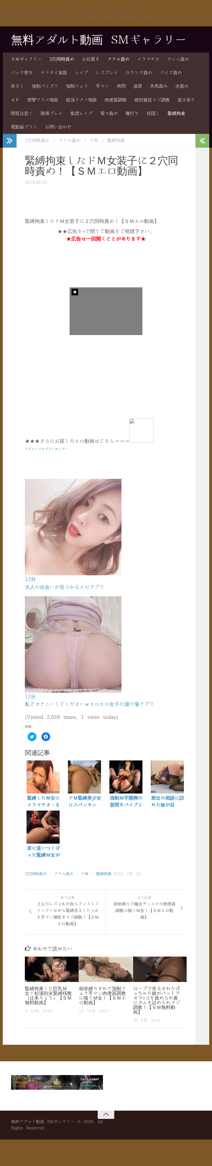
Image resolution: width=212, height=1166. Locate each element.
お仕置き (91, 59)
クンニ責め (178, 59)
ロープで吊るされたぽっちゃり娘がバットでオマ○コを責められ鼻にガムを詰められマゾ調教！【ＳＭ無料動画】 (156, 1000)
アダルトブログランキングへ (46, 449)
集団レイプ (81, 113)
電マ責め (109, 113)
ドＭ (93, 140)
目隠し (153, 113)
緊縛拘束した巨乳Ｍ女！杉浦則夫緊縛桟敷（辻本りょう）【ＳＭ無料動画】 (48, 995)
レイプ (81, 72)
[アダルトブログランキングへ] (141, 441)
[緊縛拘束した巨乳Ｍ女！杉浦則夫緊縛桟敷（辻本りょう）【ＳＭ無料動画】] (52, 969)
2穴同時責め (61, 59)
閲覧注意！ (22, 113)
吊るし (17, 86)
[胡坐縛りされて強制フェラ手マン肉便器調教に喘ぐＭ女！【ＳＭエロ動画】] (106, 969)
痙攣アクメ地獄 (42, 100)
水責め (182, 86)
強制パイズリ (45, 86)
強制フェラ (77, 86)
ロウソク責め (139, 72)
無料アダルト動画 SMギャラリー (98, 40)
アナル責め (118, 59)
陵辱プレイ (52, 113)
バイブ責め (171, 72)
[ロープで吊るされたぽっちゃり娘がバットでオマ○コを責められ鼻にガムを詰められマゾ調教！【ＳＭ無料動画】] (160, 969)
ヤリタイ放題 (54, 72)
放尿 (137, 86)
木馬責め (159, 86)
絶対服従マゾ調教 (152, 100)
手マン (102, 86)
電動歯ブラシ (24, 127)
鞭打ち (132, 113)
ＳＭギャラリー (26, 59)
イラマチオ (148, 59)
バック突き (22, 72)
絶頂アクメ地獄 (81, 100)
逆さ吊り (186, 100)
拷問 (121, 86)
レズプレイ (107, 72)
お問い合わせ (58, 127)
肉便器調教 (116, 100)
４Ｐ (15, 100)
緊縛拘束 (176, 113)
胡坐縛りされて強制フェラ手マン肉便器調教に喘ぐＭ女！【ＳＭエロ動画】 (102, 995)
